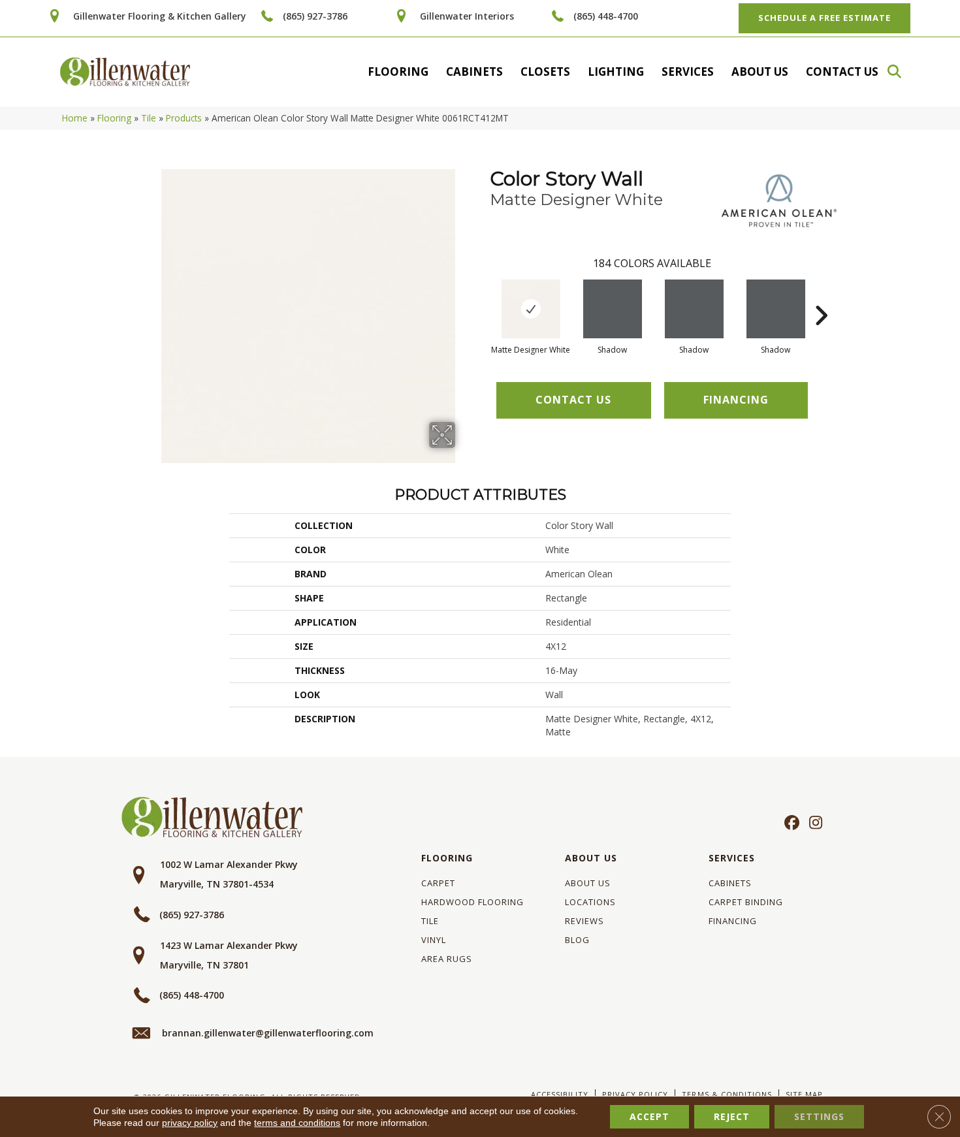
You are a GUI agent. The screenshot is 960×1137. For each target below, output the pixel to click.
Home (75, 118)
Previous (483, 295)
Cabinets (474, 71)
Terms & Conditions (726, 1094)
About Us (759, 71)
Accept (649, 1116)
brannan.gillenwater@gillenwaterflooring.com (268, 1033)
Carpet (438, 883)
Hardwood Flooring (472, 902)
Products (184, 118)
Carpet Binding (746, 902)
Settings (819, 1116)
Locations (590, 902)
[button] (901, 71)
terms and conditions (297, 1122)
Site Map (804, 1094)
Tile (148, 118)
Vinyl (433, 940)
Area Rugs (446, 959)
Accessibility (559, 1094)
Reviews (584, 921)
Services (688, 71)
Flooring (398, 71)
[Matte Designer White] (531, 309)
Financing (733, 921)
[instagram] (812, 823)
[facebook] (789, 823)
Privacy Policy (635, 1094)
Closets (545, 71)
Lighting (616, 71)
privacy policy (189, 1122)
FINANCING (736, 399)
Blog (577, 940)
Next (821, 295)
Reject (732, 1116)
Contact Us (842, 71)
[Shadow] (612, 309)
